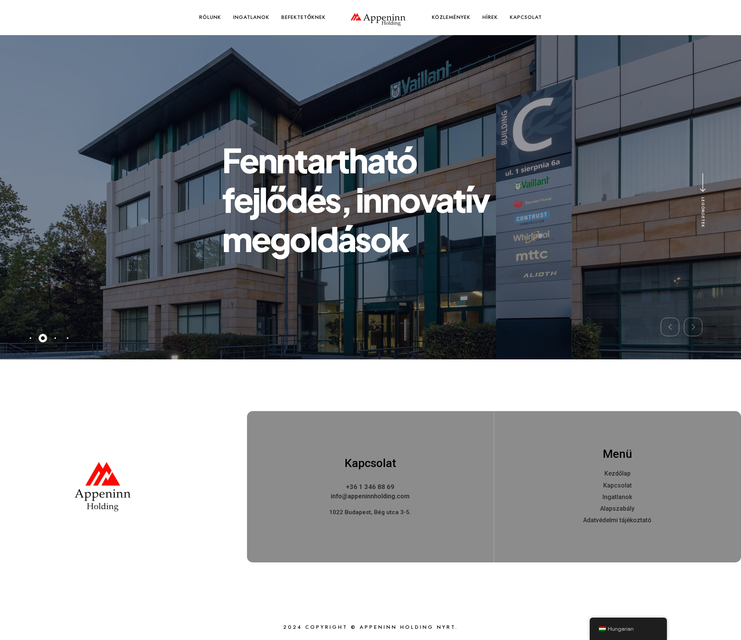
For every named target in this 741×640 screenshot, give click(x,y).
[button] (670, 327)
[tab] (30, 338)
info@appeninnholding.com (370, 496)
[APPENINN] (378, 19)
